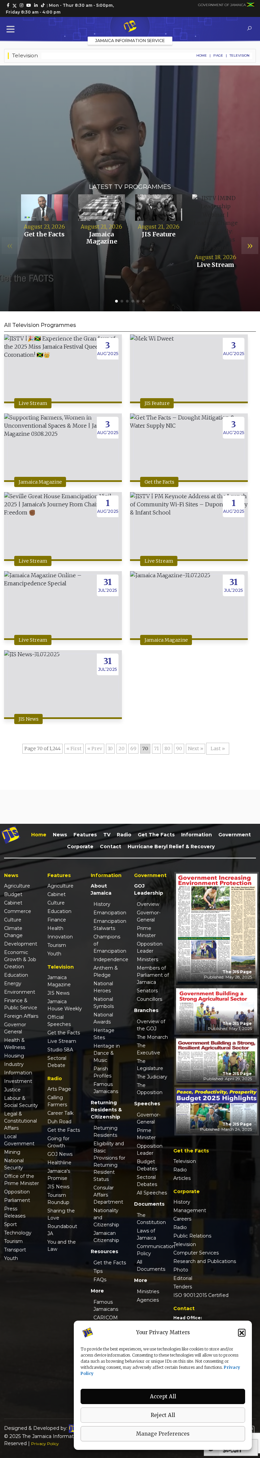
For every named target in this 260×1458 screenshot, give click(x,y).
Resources (104, 1251)
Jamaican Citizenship (106, 1236)
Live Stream (33, 403)
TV (106, 835)
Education (16, 975)
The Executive (148, 1049)
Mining (12, 1152)
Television (184, 1161)
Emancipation (109, 913)
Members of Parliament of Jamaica (153, 975)
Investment (18, 1081)
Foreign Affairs (21, 1016)
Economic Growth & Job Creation (20, 959)
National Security (14, 1164)
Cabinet (13, 903)
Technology (17, 1233)
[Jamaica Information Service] (130, 26)
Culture (12, 920)
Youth (11, 1258)
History (101, 904)
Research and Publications (204, 1261)
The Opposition (149, 1088)
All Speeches (152, 1193)
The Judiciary (152, 1077)
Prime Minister (146, 931)
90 (179, 748)
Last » (218, 748)
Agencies (148, 1300)
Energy (12, 983)
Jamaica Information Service (130, 40)
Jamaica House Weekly (64, 1005)
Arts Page (59, 1089)
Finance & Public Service (20, 1004)
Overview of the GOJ (151, 1025)
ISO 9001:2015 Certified (201, 1295)
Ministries (148, 1291)
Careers (182, 1219)
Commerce (17, 911)
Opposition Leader (149, 947)
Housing (14, 1056)
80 (167, 748)
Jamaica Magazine (40, 482)
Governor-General (148, 916)
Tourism (13, 1241)
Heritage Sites (103, 1034)
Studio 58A (60, 1050)
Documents (149, 1204)
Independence (109, 959)
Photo (180, 1270)
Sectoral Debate (56, 1061)
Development (20, 944)
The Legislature (150, 1064)
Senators (147, 991)
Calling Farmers (57, 1101)
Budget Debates (147, 1165)
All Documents (151, 1265)
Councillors (149, 999)
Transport (15, 1250)
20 (121, 748)
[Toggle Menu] (11, 29)
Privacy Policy (45, 1443)
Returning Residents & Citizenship (106, 1110)
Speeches (147, 1104)
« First (74, 748)
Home (201, 55)
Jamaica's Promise (58, 1174)
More (97, 1291)
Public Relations (192, 1236)
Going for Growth (58, 1142)
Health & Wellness (14, 1043)
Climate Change (13, 931)
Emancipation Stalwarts (109, 924)
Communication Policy (153, 1250)
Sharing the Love (61, 1214)
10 (110, 748)
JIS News (29, 719)
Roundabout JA (62, 1230)
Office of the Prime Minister (21, 1179)
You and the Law (61, 1245)
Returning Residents (105, 1131)
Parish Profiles (102, 1072)
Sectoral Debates (147, 1180)
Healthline (59, 1163)
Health (55, 928)
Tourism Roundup (58, 1198)
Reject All (163, 1415)
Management (189, 1210)
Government (234, 835)
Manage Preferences (163, 1434)
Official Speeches (59, 1020)
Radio (124, 835)
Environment (19, 992)
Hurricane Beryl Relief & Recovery (171, 846)
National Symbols (103, 1002)
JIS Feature (157, 403)
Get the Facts (159, 482)
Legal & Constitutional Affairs (20, 1121)
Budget (13, 894)
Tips (98, 1271)
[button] (241, 1332)
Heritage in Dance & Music (106, 1053)
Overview (148, 904)
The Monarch (152, 1037)
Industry (14, 1064)
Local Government (19, 1140)
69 (133, 748)
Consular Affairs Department (108, 1195)
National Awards (103, 1018)
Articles (182, 1178)
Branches (146, 1010)
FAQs (99, 1280)
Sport (10, 1224)
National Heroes (103, 987)
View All (44, 245)
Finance (56, 920)
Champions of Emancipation (109, 944)
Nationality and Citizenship (106, 1217)
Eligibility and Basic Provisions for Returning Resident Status (109, 1161)
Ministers (147, 959)
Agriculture (17, 886)
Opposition (17, 1192)
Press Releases (14, 1212)
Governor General (15, 1028)
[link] (8, 5)
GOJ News (59, 1154)
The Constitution (151, 1218)
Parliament (17, 1200)
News (60, 835)
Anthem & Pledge (105, 971)
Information (196, 835)
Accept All (163, 1396)
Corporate (80, 846)
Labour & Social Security (21, 1101)
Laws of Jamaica (146, 1234)
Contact (110, 846)
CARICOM (105, 1318)
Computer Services (196, 1253)
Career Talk (60, 1113)
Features (85, 835)
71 (156, 748)
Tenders (182, 1287)
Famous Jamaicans (105, 1087)
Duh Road (59, 1122)
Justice (12, 1090)
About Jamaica (101, 889)
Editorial (182, 1278)
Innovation (60, 937)
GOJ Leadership (148, 889)
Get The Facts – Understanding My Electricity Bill (130, 151)
